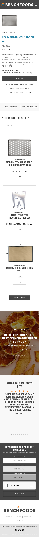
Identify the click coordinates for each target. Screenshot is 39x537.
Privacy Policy (7, 526)
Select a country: (19, 473)
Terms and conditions (30, 526)
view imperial (6, 49)
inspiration (27, 517)
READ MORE (7, 66)
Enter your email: (19, 457)
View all (9, 125)
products (18, 517)
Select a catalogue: (19, 465)
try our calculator (19, 356)
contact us (19, 520)
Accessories (19, 160)
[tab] (10, 107)
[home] (17, 4)
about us (9, 517)
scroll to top (19, 298)
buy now (19, 78)
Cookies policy (17, 526)
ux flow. (34, 534)
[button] (35, 4)
